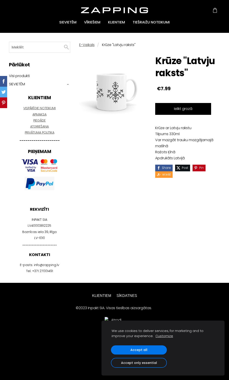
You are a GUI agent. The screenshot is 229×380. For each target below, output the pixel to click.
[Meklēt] (66, 47)
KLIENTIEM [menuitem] (116, 22)
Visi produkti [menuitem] (19, 75)
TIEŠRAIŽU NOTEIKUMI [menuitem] (151, 22)
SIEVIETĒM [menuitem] (67, 22)
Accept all (138, 350)
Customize (164, 336)
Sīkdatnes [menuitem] (127, 296)
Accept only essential (139, 363)
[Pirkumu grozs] (215, 10)
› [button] (68, 84)
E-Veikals (87, 44)
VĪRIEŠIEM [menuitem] (92, 22)
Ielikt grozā (183, 108)
